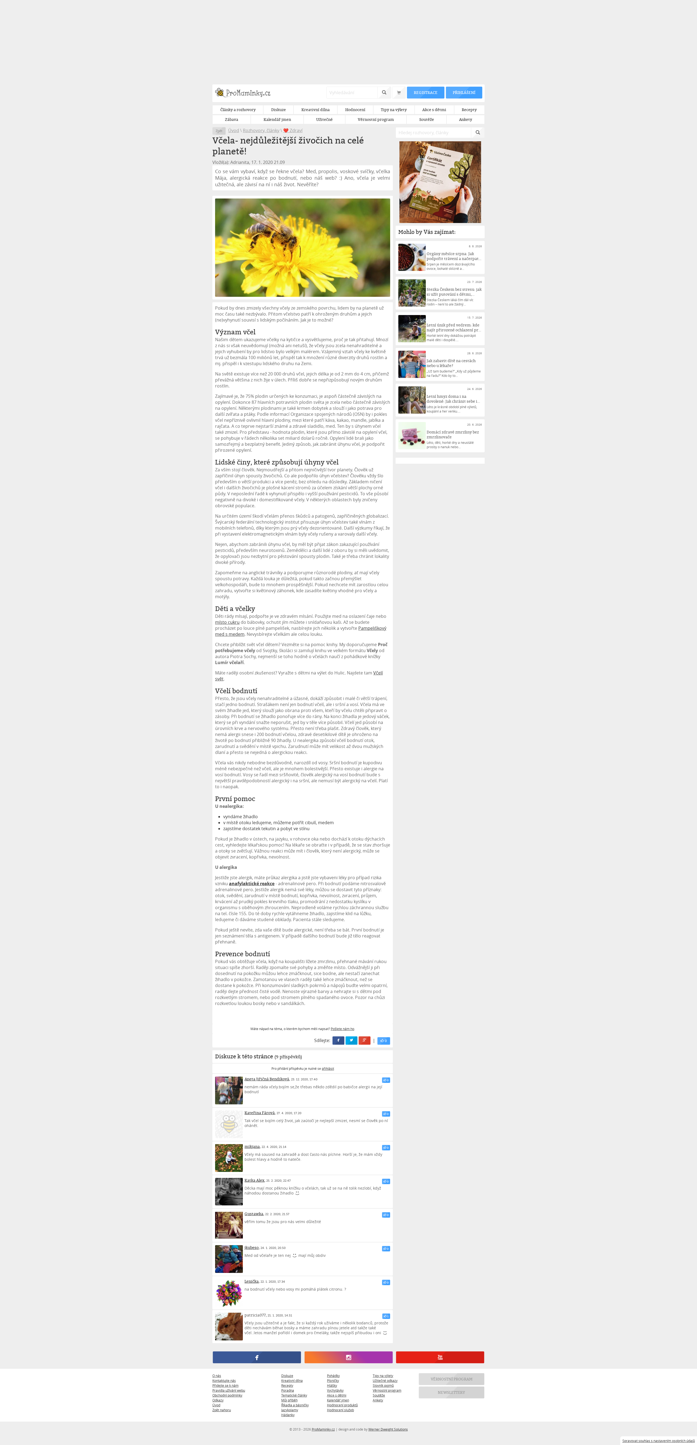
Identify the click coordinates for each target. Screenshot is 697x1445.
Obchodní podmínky (227, 1395)
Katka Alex (254, 1180)
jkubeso (251, 1247)
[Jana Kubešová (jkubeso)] (229, 1259)
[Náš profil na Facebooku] (257, 1357)
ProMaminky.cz (323, 1429)
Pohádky (333, 1375)
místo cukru (227, 622)
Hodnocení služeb (340, 1410)
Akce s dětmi (336, 1395)
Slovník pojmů (383, 1385)
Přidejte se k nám (225, 1385)
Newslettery (451, 1392)
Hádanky (288, 1415)
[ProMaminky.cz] (245, 93)
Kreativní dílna (292, 1380)
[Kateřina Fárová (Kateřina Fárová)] (229, 1124)
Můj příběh (289, 1400)
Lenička (251, 1281)
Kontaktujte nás (224, 1380)
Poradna (287, 1390)
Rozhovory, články (261, 130)
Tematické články (294, 1395)
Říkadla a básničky (295, 1405)
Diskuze (287, 1375)
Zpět (219, 131)
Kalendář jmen (338, 1400)
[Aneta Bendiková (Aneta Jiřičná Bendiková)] (229, 1090)
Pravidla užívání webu (228, 1390)
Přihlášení (464, 92)
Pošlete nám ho (342, 1029)
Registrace (425, 92)
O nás (216, 1375)
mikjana (252, 1146)
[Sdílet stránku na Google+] (365, 1040)
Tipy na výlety (383, 1375)
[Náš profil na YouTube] (440, 1357)
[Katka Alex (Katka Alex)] (229, 1192)
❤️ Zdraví (292, 130)
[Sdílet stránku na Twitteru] (352, 1040)
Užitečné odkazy (385, 1380)
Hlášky (332, 1385)
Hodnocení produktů (342, 1405)
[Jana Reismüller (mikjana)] (229, 1158)
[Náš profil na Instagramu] (348, 1357)
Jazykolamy (289, 1410)
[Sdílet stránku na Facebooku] (339, 1040)
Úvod (233, 130)
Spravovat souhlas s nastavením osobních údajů (658, 1440)
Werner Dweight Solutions (388, 1429)
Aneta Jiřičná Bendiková (266, 1079)
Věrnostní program (387, 1390)
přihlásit (328, 1068)
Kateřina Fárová (259, 1112)
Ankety (378, 1400)
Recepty (287, 1385)
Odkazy (218, 1400)
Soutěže (379, 1395)
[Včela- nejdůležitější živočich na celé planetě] (302, 248)
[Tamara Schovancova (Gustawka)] (229, 1225)
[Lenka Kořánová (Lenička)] (229, 1293)
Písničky (333, 1380)
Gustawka (253, 1213)
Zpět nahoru (221, 1410)
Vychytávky (335, 1390)
